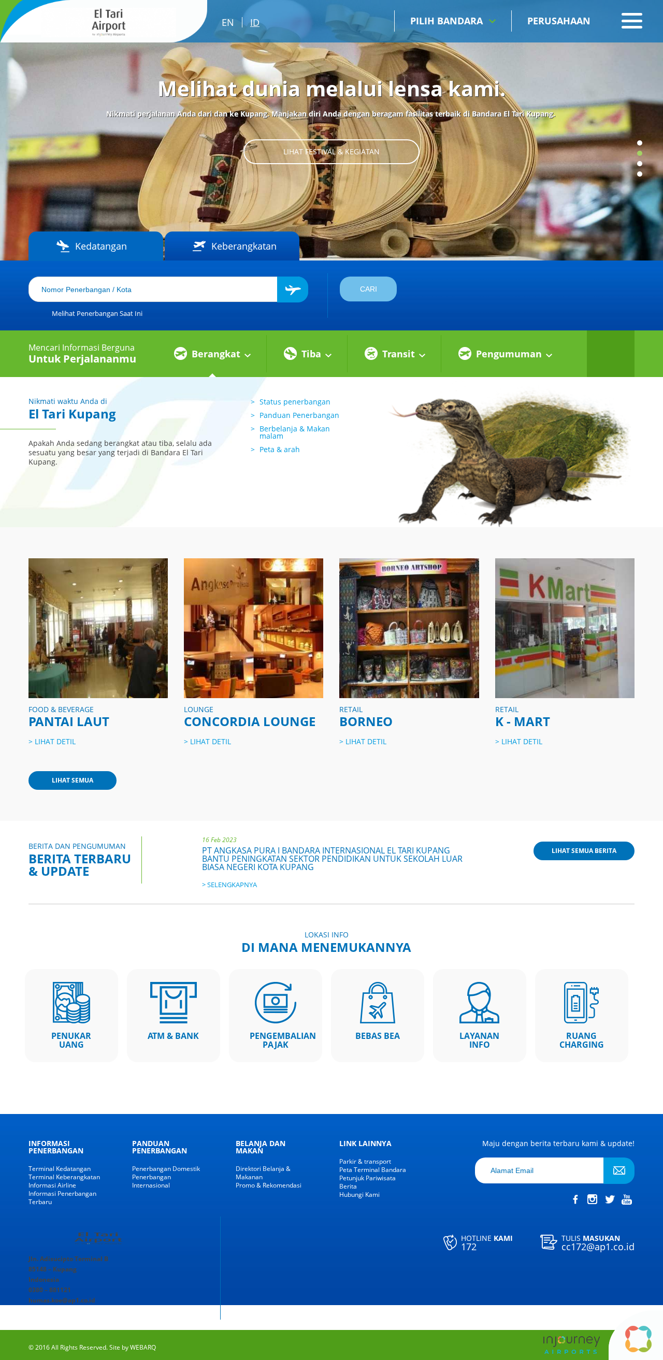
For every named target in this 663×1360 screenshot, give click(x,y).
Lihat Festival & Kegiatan (331, 151)
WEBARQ (143, 1347)
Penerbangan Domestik (166, 1169)
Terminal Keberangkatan (64, 1177)
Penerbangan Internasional (151, 1181)
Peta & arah (280, 449)
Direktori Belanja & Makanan (263, 1173)
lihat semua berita (584, 850)
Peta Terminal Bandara (372, 1170)
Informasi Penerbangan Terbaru (62, 1198)
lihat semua (72, 780)
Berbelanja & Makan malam (295, 432)
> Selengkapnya (229, 884)
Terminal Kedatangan (59, 1169)
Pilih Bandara (446, 21)
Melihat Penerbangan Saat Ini (97, 313)
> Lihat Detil (52, 741)
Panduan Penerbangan (299, 415)
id (255, 22)
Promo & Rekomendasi (268, 1185)
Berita (348, 1186)
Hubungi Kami (359, 1195)
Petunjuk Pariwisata (367, 1178)
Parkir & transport (365, 1162)
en (228, 22)
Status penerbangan (295, 402)
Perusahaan (558, 21)
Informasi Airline (52, 1185)
